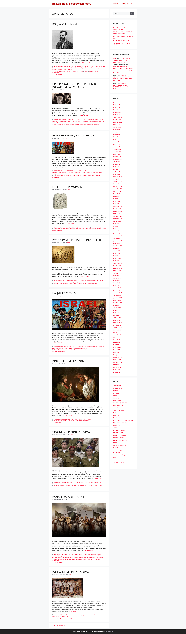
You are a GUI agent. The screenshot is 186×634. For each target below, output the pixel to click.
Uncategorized (61, 556)
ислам (64, 71)
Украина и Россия (118, 462)
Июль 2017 (116, 340)
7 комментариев (58, 422)
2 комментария (58, 74)
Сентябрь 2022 (117, 189)
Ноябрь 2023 (117, 154)
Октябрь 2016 (117, 362)
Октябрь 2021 (117, 216)
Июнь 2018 (116, 312)
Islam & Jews (77, 66)
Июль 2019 (116, 280)
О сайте (114, 4)
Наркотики (116, 452)
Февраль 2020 (117, 263)
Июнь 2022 (116, 196)
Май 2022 (116, 199)
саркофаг (78, 420)
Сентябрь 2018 (117, 305)
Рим (69, 618)
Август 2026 (117, 102)
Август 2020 (117, 251)
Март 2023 (116, 174)
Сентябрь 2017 (117, 335)
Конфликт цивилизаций (95, 121)
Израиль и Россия (118, 437)
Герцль (56, 349)
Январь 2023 (117, 179)
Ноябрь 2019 (117, 270)
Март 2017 (116, 350)
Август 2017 (117, 337)
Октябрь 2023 (117, 156)
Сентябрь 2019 (117, 275)
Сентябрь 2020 (117, 248)
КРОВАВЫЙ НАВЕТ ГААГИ (121, 40)
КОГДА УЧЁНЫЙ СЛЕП (66, 24)
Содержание (126, 4)
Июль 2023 (116, 164)
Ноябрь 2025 (117, 124)
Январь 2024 (117, 149)
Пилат (68, 420)
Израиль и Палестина (91, 68)
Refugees (116, 415)
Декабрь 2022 (117, 181)
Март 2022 (116, 204)
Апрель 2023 (117, 171)
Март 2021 (116, 233)
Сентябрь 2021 (117, 218)
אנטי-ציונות (65, 122)
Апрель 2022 (117, 201)
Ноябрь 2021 (117, 213)
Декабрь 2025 (117, 122)
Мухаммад (89, 559)
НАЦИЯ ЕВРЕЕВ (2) (64, 293)
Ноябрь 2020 (117, 243)
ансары (56, 559)
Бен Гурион (57, 124)
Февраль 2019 (117, 293)
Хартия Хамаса (95, 124)
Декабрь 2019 (117, 268)
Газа (55, 71)
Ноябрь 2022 (117, 184)
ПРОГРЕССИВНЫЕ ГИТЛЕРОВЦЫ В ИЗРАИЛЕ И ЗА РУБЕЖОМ (74, 85)
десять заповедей (74, 228)
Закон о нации (89, 228)
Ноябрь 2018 (117, 300)
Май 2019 (116, 285)
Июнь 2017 (116, 342)
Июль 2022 (116, 194)
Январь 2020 (117, 265)
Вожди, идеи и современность (71, 3)
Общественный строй (120, 455)
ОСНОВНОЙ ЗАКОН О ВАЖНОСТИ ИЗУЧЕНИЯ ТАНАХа (121, 60)
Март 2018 (116, 320)
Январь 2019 (117, 295)
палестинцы (80, 71)
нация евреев (89, 349)
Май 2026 (116, 109)
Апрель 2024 (117, 142)
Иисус (55, 420)
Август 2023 (117, 161)
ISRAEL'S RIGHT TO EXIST (87, 66)
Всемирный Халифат (88, 556)
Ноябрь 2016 (117, 359)
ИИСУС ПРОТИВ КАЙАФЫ (68, 361)
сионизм (86, 71)
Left (104, 66)
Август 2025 (117, 127)
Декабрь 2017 (117, 327)
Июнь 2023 (116, 166)
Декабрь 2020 (117, 241)
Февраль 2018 (117, 322)
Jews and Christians (78, 170)
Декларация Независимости (61, 228)
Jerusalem (116, 408)
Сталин (98, 175)
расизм (90, 485)
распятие (73, 420)
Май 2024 (116, 139)
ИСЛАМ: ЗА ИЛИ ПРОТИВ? (68, 496)
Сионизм (69, 69)
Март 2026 (116, 114)
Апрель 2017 (117, 347)
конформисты (83, 175)
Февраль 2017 (117, 352)
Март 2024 (116, 144)
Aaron (115, 58)
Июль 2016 (116, 369)
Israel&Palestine (98, 66)
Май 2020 (116, 255)
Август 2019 (117, 278)
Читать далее (86, 62)
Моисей (84, 349)
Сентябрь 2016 (117, 364)
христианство (56, 72)
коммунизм (76, 124)
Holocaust (71, 66)
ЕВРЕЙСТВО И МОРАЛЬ (67, 186)
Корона (115, 447)
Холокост (95, 71)
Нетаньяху (74, 71)
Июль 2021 (116, 223)
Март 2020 (116, 260)
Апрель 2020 (117, 258)
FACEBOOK (57, 170)
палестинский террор (82, 485)
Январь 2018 (117, 325)
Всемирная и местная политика (60, 68)
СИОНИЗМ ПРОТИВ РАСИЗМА (71, 431)
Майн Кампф (83, 124)
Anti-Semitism (64, 66)
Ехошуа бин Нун (62, 349)
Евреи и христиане (68, 172)
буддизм (56, 283)
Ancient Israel (57, 66)
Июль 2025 (116, 129)
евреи (67, 175)
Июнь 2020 (116, 253)
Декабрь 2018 (117, 298)
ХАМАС (89, 124)
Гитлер (62, 124)
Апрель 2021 (117, 231)
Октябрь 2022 (117, 186)
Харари (91, 71)
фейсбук (98, 559)
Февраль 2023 (117, 176)
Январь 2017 (117, 355)
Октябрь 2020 (117, 246)
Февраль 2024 (117, 147)
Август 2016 (117, 367)
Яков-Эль (62, 351)
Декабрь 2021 (117, 211)
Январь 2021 (117, 238)
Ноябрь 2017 (117, 330)
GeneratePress (109, 631)
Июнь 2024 (116, 137)
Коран (84, 559)
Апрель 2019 (117, 288)
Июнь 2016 (116, 372)
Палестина (73, 485)
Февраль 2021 (117, 236)
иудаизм (68, 71)
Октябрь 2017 (117, 332)
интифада (59, 71)
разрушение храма (63, 618)
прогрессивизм (92, 175)
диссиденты (62, 175)
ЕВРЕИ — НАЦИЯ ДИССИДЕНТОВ (73, 135)
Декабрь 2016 (117, 357)
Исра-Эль (73, 349)
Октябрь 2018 (117, 303)
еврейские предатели (59, 485)
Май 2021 (116, 228)
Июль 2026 (116, 104)
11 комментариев (58, 562)
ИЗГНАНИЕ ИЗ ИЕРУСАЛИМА (70, 571)
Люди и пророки (62, 69)
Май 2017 (116, 345)
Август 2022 (117, 191)
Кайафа (64, 420)
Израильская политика (80, 172)
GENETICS (63, 280)
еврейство (82, 228)
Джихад (64, 121)
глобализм (72, 68)
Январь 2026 (117, 119)
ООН (101, 227)
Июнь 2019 (116, 283)
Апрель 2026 (117, 112)
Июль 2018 (116, 310)
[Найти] (132, 13)
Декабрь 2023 (117, 152)
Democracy (64, 119)
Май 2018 (116, 315)
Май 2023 (116, 169)
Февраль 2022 (117, 206)
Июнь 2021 (116, 226)
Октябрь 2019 (117, 273)
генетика (61, 283)
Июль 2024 (116, 134)
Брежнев (56, 175)
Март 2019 (116, 290)
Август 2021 (117, 221)
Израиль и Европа (80, 68)
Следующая (60, 625)
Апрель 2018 (117, 317)
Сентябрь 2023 (117, 159)
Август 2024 (117, 132)
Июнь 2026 (116, 107)
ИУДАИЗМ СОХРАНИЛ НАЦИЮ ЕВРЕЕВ (76, 239)
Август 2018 (117, 307)
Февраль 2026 (117, 117)
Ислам (65, 348)
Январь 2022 (117, 208)
